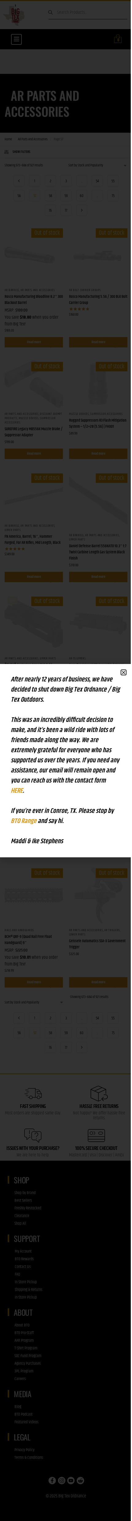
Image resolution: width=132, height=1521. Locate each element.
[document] (66, 760)
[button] (123, 672)
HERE (17, 791)
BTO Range (24, 821)
